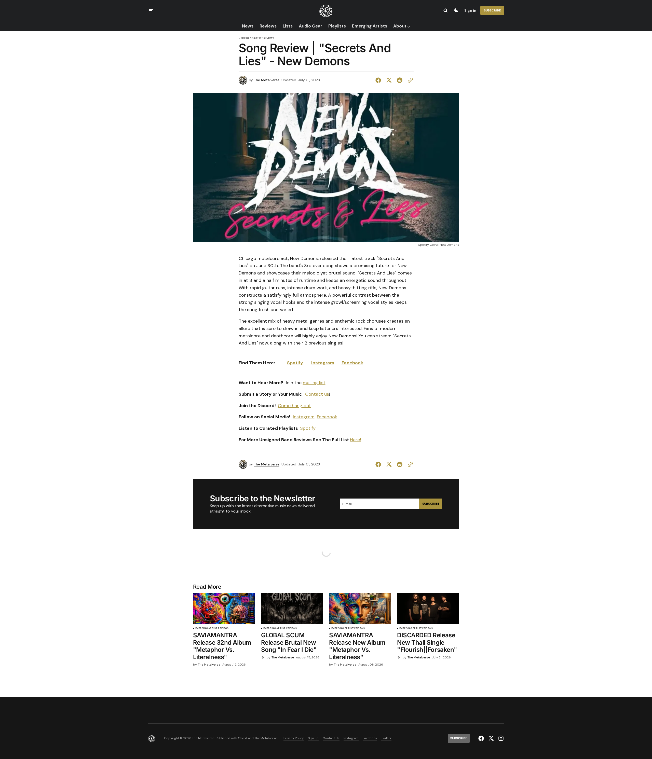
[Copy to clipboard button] (409, 80)
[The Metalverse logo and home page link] (326, 10)
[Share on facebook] (379, 80)
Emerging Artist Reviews (257, 38)
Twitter (386, 738)
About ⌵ (401, 26)
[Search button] (445, 10)
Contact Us (331, 738)
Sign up (313, 738)
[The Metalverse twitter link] (491, 738)
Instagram (322, 363)
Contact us (317, 394)
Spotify (295, 363)
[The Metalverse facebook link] (482, 738)
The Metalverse (266, 80)
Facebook (352, 363)
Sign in (470, 10)
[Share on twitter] (389, 80)
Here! (355, 440)
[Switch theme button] (456, 10)
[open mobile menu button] (151, 10)
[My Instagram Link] (500, 738)
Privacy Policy (293, 738)
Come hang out (294, 406)
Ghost (242, 738)
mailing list (314, 383)
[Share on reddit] (399, 80)
